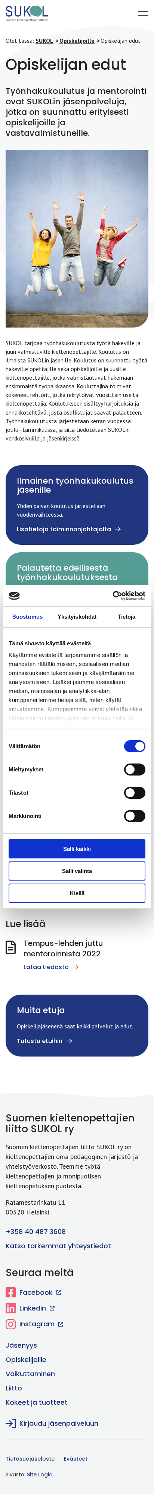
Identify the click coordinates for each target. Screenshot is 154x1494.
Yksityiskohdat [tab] (77, 616)
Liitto (14, 1388)
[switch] (129, 769)
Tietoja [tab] (127, 616)
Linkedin (32, 1308)
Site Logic (39, 1474)
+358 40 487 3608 (36, 1231)
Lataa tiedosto (46, 967)
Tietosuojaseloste (30, 1458)
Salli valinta (77, 871)
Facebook (36, 1292)
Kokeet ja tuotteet (37, 1402)
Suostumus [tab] (27, 616)
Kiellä (77, 893)
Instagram (37, 1324)
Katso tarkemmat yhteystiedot (58, 1246)
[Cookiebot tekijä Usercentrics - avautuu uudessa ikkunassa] (112, 596)
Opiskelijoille (26, 1359)
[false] (143, 13)
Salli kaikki (77, 849)
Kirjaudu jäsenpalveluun (58, 1423)
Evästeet (75, 1458)
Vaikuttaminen (30, 1373)
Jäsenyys (21, 1345)
